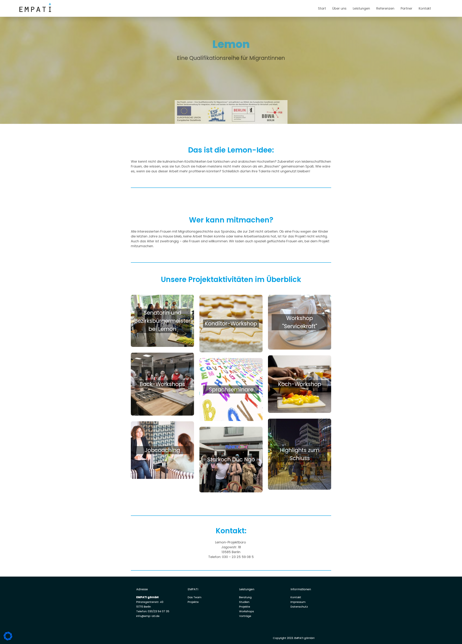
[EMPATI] (52, 8)
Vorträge (245, 616)
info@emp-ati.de (148, 616)
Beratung (245, 597)
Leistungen (361, 8)
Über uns (339, 8)
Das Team (194, 597)
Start (322, 8)
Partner (406, 8)
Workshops (246, 611)
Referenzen (385, 8)
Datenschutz (299, 606)
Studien (244, 602)
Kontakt (425, 8)
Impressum (298, 602)
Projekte (193, 602)
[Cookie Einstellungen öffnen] (8, 639)
